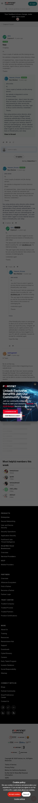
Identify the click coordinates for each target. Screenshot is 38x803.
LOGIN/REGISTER (10, 411)
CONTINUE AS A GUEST (12, 415)
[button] (19, 799)
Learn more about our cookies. (24, 790)
